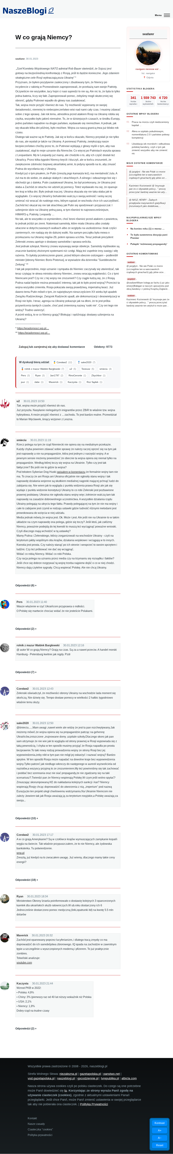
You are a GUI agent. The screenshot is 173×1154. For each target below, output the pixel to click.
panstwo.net (111, 1074)
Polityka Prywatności (94, 1104)
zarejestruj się (43, 346)
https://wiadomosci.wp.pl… (33, 328)
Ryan (20, 896)
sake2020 (23, 723)
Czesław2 (23, 688)
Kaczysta (22, 983)
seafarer (20, 58)
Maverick (22, 935)
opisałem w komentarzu (71, 471)
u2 (18, 401)
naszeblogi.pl (66, 1078)
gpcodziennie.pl (87, 1078)
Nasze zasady (36, 1123)
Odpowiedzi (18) (25, 879)
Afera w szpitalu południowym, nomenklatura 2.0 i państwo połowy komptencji (150, 134)
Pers (19, 602)
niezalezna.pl (68, 1074)
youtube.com (24, 962)
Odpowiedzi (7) (24, 672)
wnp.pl (20, 852)
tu (65, 1090)
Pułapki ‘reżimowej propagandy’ (148, 244)
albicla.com (129, 1078)
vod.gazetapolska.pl (41, 1078)
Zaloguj (23, 346)
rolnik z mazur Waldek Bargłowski (38, 645)
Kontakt (32, 1118)
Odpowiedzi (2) (24, 628)
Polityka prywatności (40, 1135)
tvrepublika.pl (110, 1078)
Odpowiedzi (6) (24, 585)
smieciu (22, 440)
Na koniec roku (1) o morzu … (147, 228)
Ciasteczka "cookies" (40, 1129)
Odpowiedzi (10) (25, 818)
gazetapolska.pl (90, 1074)
